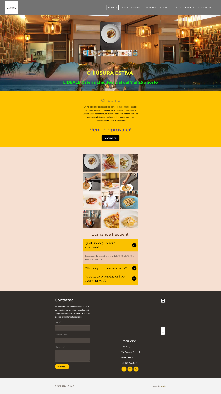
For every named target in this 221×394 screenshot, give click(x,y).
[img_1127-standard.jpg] (110, 219)
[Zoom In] (163, 329)
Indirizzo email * (61, 334)
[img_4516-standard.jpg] (129, 200)
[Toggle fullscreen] (163, 301)
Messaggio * (60, 347)
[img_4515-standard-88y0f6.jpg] (91, 219)
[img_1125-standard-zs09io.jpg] (129, 219)
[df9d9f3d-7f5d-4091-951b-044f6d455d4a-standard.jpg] (129, 162)
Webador (163, 386)
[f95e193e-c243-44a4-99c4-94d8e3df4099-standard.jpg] (129, 181)
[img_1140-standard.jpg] (110, 200)
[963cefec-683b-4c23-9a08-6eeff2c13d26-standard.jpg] (110, 162)
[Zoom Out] (163, 333)
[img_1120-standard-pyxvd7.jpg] (91, 200)
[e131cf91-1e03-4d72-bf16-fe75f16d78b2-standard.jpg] (91, 181)
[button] (136, 24)
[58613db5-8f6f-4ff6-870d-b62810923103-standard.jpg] (91, 162)
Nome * (58, 322)
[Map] (143, 316)
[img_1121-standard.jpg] (110, 181)
